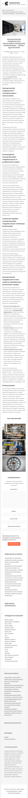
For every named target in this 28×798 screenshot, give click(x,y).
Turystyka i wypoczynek (11, 661)
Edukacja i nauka (9, 627)
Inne (6, 635)
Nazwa (14, 511)
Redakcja (7, 51)
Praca (6, 649)
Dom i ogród (10, 10)
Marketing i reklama (10, 639)
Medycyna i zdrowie (10, 641)
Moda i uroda (8, 643)
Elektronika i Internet (10, 629)
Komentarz (14, 489)
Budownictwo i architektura (12, 621)
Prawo (6, 651)
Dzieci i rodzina (9, 625)
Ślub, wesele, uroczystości (12, 655)
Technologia (8, 659)
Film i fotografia (9, 633)
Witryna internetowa (14, 526)
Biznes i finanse (9, 619)
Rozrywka (7, 653)
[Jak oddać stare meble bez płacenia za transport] (14, 448)
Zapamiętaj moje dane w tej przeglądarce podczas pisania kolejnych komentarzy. (11, 538)
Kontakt (6, 737)
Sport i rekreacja (9, 657)
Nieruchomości (9, 647)
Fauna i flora (8, 631)
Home (3, 10)
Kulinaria (7, 637)
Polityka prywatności (9, 739)
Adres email (14, 519)
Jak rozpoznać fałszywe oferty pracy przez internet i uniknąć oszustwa (13, 585)
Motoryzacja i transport (11, 645)
